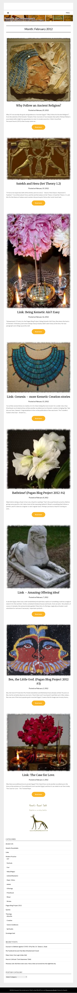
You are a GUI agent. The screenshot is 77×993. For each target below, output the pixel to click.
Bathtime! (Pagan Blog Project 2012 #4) (38, 493)
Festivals (9, 863)
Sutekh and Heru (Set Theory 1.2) (38, 183)
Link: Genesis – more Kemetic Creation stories (38, 396)
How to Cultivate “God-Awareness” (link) (18, 959)
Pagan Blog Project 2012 (14, 905)
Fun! (8, 867)
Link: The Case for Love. (38, 775)
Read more (38, 127)
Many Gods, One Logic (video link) (16, 955)
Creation (9, 920)
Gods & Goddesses (12, 925)
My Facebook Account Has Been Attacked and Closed (22, 951)
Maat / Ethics (11, 880)
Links (7, 852)
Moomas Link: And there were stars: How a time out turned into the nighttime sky (31, 963)
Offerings (10, 888)
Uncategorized (10, 933)
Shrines (9, 901)
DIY (8, 859)
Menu (68, 13)
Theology (9, 914)
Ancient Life (9, 844)
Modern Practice (11, 856)
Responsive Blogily (51, 990)
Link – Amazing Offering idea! (38, 592)
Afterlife (9, 916)
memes (9, 884)
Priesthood (10, 893)
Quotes (8, 910)
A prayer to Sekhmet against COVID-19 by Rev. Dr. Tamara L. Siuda (26, 946)
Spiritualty (10, 929)
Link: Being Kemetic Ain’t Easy (38, 312)
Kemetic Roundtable (12, 848)
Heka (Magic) (11, 871)
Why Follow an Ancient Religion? (38, 105)
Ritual (8, 897)
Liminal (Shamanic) (12, 876)
